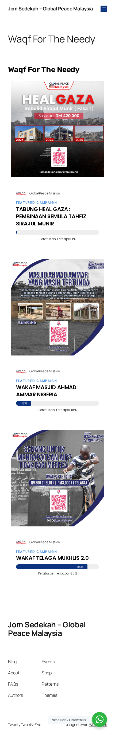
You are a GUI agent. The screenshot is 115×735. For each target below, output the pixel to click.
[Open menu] (104, 9)
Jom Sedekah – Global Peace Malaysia (50, 8)
